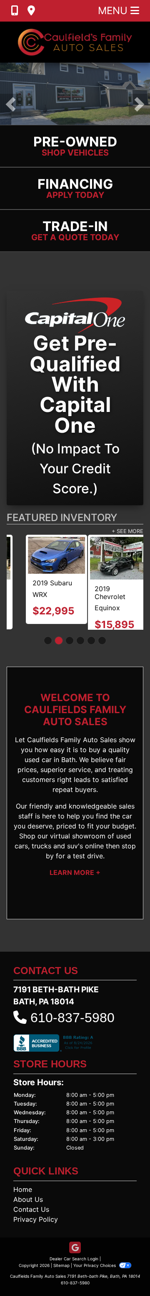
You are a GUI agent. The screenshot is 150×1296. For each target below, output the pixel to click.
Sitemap (61, 1273)
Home (22, 1197)
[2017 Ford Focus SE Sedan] (112, 558)
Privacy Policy (35, 1227)
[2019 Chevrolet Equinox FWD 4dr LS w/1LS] (37, 558)
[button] (10, 104)
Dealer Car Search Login (74, 1266)
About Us (28, 1207)
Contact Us (31, 1217)
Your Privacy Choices (95, 1273)
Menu (114, 11)
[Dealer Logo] (75, 42)
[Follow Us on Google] (75, 1256)
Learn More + (75, 880)
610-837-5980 (72, 1025)
